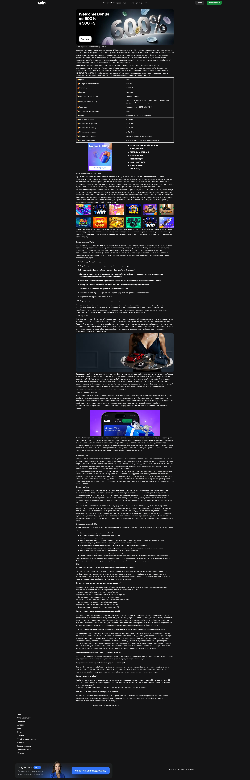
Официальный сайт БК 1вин (144, 145)
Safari (98, 443)
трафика (79, 403)
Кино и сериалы (24, 746)
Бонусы (20, 742)
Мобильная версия (139, 152)
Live (19, 728)
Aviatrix (20, 725)
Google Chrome (89, 443)
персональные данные (142, 305)
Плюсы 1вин (136, 165)
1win (19, 714)
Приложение (136, 156)
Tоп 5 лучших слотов (26, 739)
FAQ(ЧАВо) (135, 169)
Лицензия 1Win (24, 749)
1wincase (21, 721)
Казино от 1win (137, 162)
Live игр (153, 195)
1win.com (129, 92)
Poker (19, 732)
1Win (170, 769)
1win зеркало (137, 149)
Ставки (20, 753)
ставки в (166, 53)
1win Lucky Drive (24, 718)
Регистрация (136, 159)
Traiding (20, 735)
